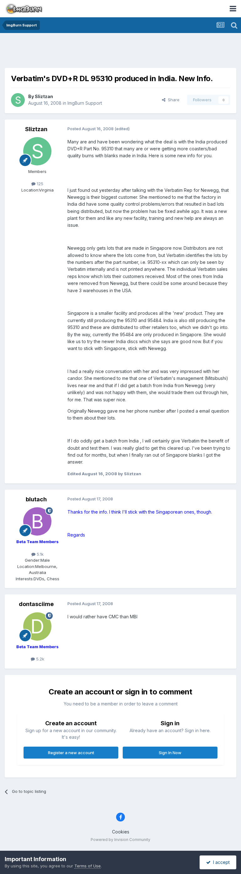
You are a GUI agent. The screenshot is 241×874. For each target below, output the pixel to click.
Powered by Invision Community (120, 839)
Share (172, 99)
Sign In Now (170, 752)
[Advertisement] (120, 52)
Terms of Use (87, 865)
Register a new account (71, 752)
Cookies (120, 831)
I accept (220, 862)
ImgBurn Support (84, 103)
